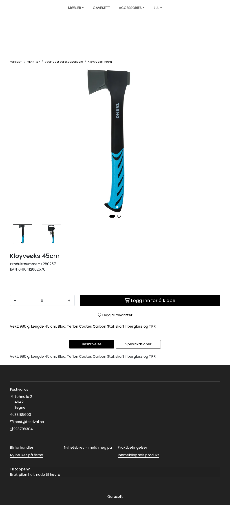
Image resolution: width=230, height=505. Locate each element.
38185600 (22, 414)
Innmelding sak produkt (138, 455)
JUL (156, 7)
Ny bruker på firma (26, 455)
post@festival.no (29, 421)
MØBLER (74, 7)
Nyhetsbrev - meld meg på (88, 447)
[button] (112, 216)
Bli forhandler (21, 447)
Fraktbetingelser (132, 447)
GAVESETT (101, 7)
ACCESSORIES (130, 7)
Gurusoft (115, 496)
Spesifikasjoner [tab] (138, 344)
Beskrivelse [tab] (92, 344)
